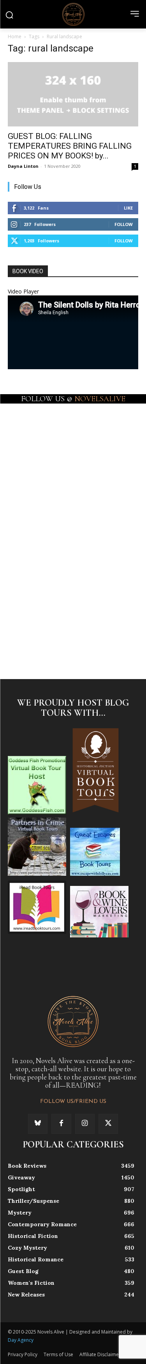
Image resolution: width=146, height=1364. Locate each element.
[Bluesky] (37, 1123)
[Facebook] (61, 1123)
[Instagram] (85, 1123)
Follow (123, 224)
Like (128, 208)
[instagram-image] (40, 434)
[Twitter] (108, 1123)
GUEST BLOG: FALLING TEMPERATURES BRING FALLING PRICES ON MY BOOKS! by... (70, 146)
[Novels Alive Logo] (73, 14)
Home (14, 36)
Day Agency (20, 1340)
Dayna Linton (23, 166)
